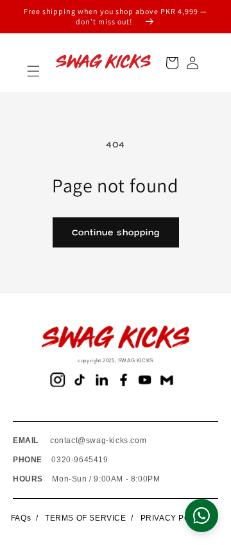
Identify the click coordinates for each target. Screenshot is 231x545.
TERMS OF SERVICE (85, 518)
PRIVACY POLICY (175, 518)
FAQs (21, 518)
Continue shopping (116, 232)
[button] (33, 71)
